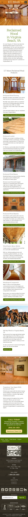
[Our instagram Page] (17, 489)
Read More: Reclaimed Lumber (14, 153)
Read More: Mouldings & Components (14, 299)
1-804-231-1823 (14, 475)
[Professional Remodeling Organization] (11, 507)
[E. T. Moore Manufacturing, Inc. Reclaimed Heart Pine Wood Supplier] (14, 2)
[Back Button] (2, 2)
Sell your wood (7, 349)
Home (2, 439)
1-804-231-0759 (14, 480)
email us (14, 482)
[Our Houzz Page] (25, 489)
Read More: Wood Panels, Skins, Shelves (14, 261)
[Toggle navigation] (25, 2)
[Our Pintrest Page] (13, 489)
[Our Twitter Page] (6, 489)
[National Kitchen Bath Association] (23, 507)
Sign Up (21, 497)
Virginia (19, 439)
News (14, 494)
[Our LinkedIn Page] (10, 489)
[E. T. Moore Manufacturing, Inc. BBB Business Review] (5, 507)
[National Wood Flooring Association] (17, 507)
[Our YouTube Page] (21, 489)
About (6, 439)
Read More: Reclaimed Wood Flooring (14, 115)
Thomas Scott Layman (17, 515)
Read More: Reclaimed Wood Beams (14, 193)
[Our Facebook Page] (2, 489)
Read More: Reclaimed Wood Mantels (14, 225)
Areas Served (13, 439)
